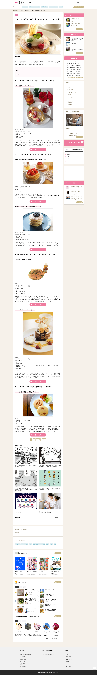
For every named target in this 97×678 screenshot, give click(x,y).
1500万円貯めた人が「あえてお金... (73, 61)
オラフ (22, 544)
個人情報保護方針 (23, 666)
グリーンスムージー (36, 544)
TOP (14, 10)
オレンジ (43, 544)
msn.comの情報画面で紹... (72, 131)
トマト (30, 544)
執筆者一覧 (72, 77)
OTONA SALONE (69, 659)
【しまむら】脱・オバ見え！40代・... (74, 75)
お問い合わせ (22, 663)
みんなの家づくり (70, 102)
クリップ (57, 517)
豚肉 (55, 544)
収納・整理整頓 (70, 89)
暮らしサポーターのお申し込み (48, 654)
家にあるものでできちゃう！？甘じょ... (74, 71)
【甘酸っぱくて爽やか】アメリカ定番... (74, 69)
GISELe (67, 661)
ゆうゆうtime (68, 664)
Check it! (67, 654)
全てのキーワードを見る (78, 6)
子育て (68, 99)
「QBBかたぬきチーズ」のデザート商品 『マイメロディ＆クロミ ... (76, 188)
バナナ (47, 544)
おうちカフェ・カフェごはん (34, 6)
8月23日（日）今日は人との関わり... (74, 63)
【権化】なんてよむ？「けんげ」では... (74, 67)
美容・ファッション (70, 106)
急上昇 (17, 587)
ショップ (68, 85)
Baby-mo (67, 663)
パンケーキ (61, 6)
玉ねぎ (51, 544)
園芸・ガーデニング (70, 97)
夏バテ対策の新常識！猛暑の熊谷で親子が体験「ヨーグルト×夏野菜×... (77, 39)
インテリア (69, 90)
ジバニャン (17, 544)
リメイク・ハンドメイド (71, 92)
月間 (24, 587)
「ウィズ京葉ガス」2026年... (72, 133)
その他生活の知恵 (70, 101)
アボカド (26, 544)
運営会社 (21, 664)
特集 (67, 652)
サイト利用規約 (23, 656)
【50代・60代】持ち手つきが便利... (73, 73)
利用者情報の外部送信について (25, 658)
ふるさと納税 (69, 104)
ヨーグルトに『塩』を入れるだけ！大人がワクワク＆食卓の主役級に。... (77, 49)
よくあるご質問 (23, 661)
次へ (43, 439)
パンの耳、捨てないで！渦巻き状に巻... (74, 65)
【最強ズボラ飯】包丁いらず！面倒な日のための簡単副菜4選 (76, 20)
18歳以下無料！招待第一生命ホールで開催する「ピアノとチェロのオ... (76, 193)
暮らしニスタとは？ (23, 652)
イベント (68, 87)
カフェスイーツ (25, 6)
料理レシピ (18, 10)
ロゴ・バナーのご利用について (25, 654)
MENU (79, 2)
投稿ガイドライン (23, 659)
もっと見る (38, 149)
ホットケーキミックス (53, 6)
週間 (20, 587)
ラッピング (69, 94)
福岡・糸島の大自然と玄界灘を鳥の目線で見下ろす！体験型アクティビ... (76, 198)
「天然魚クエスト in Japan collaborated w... (76, 44)
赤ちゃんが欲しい (69, 666)
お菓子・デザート (44, 6)
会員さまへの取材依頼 (47, 652)
